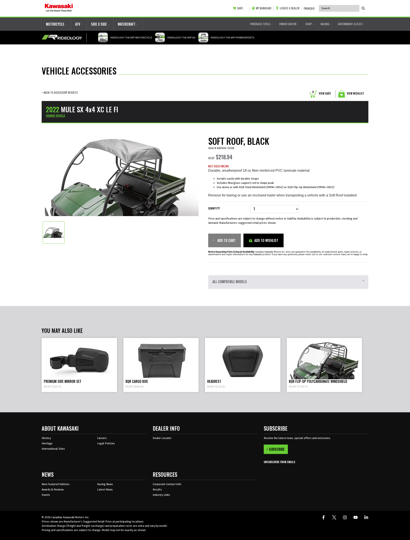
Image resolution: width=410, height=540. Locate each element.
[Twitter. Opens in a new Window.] (334, 517)
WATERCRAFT (127, 24)
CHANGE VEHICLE (55, 115)
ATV (78, 24)
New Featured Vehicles (56, 484)
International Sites (53, 448)
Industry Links (161, 494)
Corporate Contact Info (167, 484)
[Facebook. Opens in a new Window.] (323, 517)
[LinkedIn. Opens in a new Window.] (366, 517)
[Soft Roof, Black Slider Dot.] (53, 232)
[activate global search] (363, 8)
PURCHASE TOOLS (260, 24)
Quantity (214, 208)
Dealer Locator (162, 438)
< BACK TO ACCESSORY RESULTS (60, 92)
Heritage (47, 443)
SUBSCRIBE (277, 449)
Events (46, 494)
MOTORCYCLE (55, 24)
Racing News (105, 484)
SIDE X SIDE (99, 24)
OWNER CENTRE (288, 24)
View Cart (321, 93)
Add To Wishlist (265, 240)
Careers (102, 438)
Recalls (157, 489)
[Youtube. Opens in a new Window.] (355, 517)
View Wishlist (355, 93)
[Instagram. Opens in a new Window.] (345, 517)
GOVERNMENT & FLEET (350, 24)
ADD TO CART (226, 240)
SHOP (308, 24)
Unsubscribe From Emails (279, 462)
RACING (325, 24)
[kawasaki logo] (59, 8)
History (46, 438)
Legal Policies (106, 443)
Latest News (105, 489)
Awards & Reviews (53, 489)
